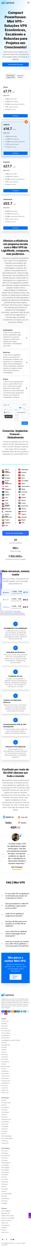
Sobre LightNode (5, 1211)
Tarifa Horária (10, 76)
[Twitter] (2, 1239)
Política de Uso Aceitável (8, 1218)
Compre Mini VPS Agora (15, 64)
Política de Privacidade (7, 1215)
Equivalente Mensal (20, 76)
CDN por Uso (4, 1223)
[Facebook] (6, 1239)
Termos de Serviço (6, 1220)
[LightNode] (8, 2)
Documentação (5, 1225)
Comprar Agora (15, 977)
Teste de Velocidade (14, 533)
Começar (15, 116)
